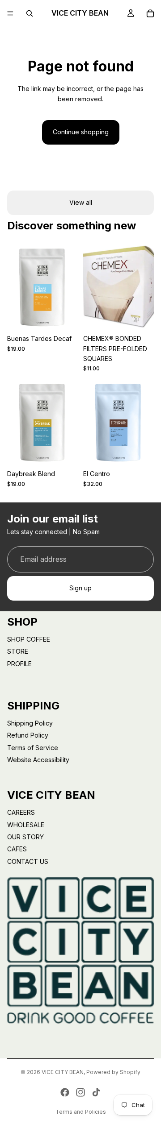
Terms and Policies (80, 1111)
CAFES (17, 849)
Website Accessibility (38, 759)
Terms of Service (32, 747)
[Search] (29, 13)
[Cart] (150, 13)
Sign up (80, 588)
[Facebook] (64, 1092)
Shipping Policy (30, 723)
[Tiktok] (96, 1092)
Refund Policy (27, 735)
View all (80, 202)
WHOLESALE (25, 825)
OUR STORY (25, 837)
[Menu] (10, 13)
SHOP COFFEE (28, 639)
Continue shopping (81, 132)
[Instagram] (80, 1092)
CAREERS (21, 812)
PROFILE (19, 664)
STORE (17, 651)
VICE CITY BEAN (63, 1072)
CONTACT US (27, 861)
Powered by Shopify (113, 1072)
